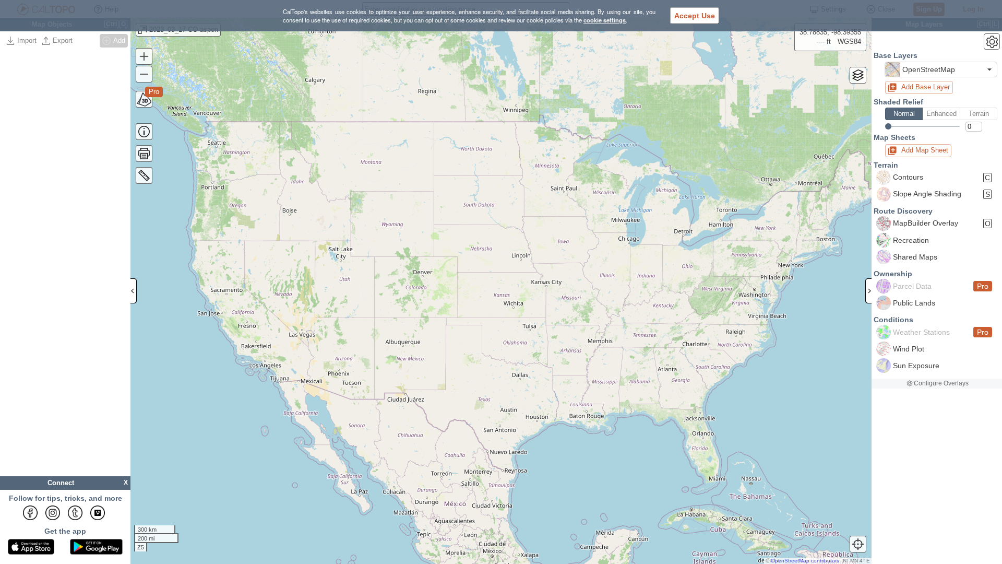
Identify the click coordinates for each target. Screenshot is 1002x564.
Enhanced (941, 114)
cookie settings (604, 20)
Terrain (979, 114)
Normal (904, 114)
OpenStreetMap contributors (805, 560)
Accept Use (694, 15)
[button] (941, 69)
